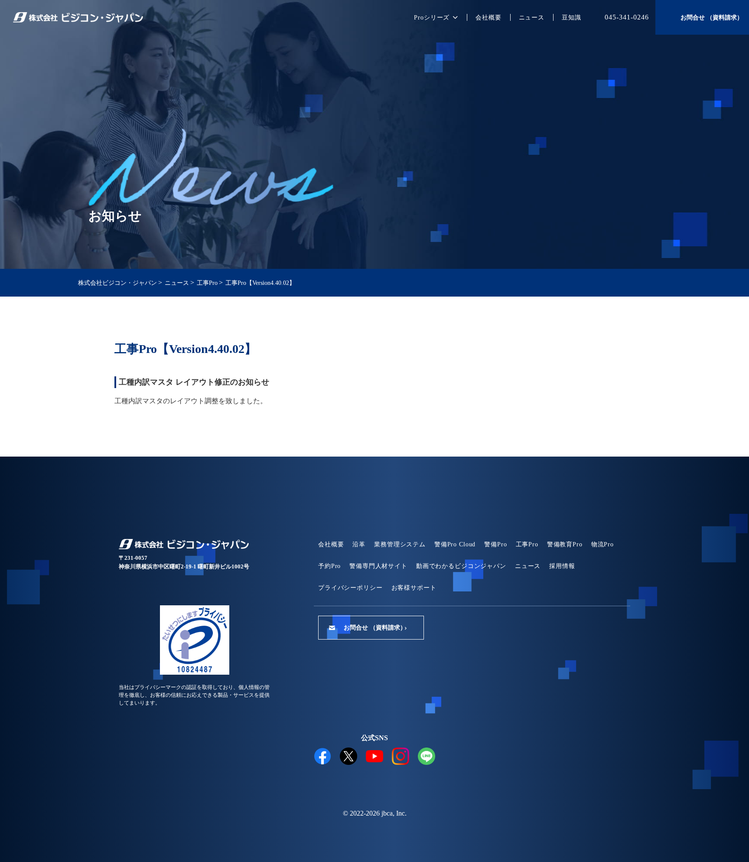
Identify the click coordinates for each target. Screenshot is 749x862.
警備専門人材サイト (378, 566)
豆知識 (571, 17)
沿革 (358, 544)
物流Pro (602, 544)
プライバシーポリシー (350, 587)
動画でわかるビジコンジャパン (461, 566)
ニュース (531, 17)
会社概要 (488, 17)
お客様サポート (413, 587)
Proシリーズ (431, 17)
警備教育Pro (565, 544)
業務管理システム (400, 544)
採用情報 (562, 566)
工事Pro (527, 544)
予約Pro (329, 566)
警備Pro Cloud (454, 544)
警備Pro (495, 544)
